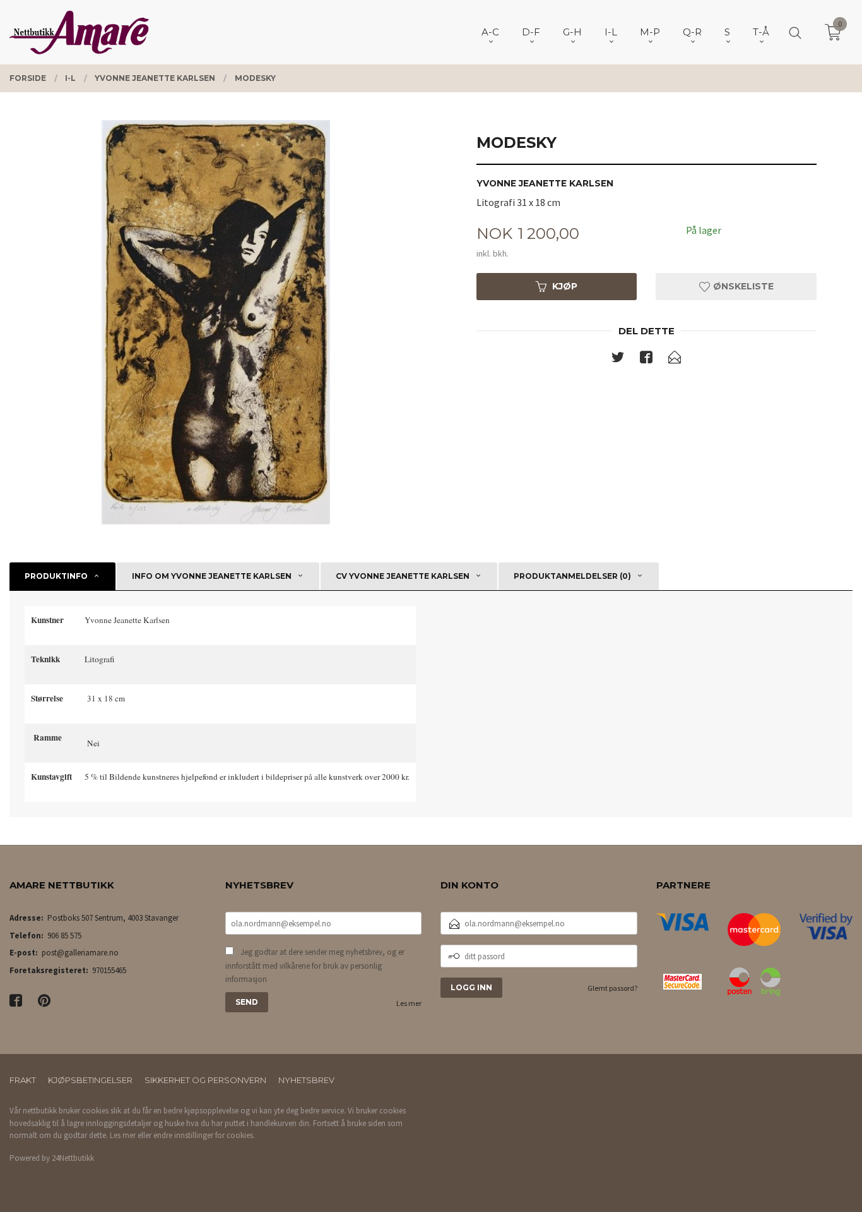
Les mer (409, 1003)
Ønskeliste (742, 286)
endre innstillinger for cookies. (204, 1135)
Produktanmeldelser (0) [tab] (572, 576)
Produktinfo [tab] (56, 576)
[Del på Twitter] (617, 359)
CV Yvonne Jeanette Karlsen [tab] (402, 576)
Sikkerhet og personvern (205, 1080)
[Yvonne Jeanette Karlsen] (215, 322)
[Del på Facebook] (646, 359)
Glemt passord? (612, 988)
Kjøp (564, 286)
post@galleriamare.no (80, 952)
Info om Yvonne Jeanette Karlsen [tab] (212, 576)
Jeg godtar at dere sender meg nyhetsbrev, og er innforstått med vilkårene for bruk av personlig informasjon (314, 966)
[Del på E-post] (674, 359)
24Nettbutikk (73, 1158)
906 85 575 (64, 935)
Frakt (22, 1080)
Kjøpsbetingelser (90, 1080)
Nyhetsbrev (306, 1080)
